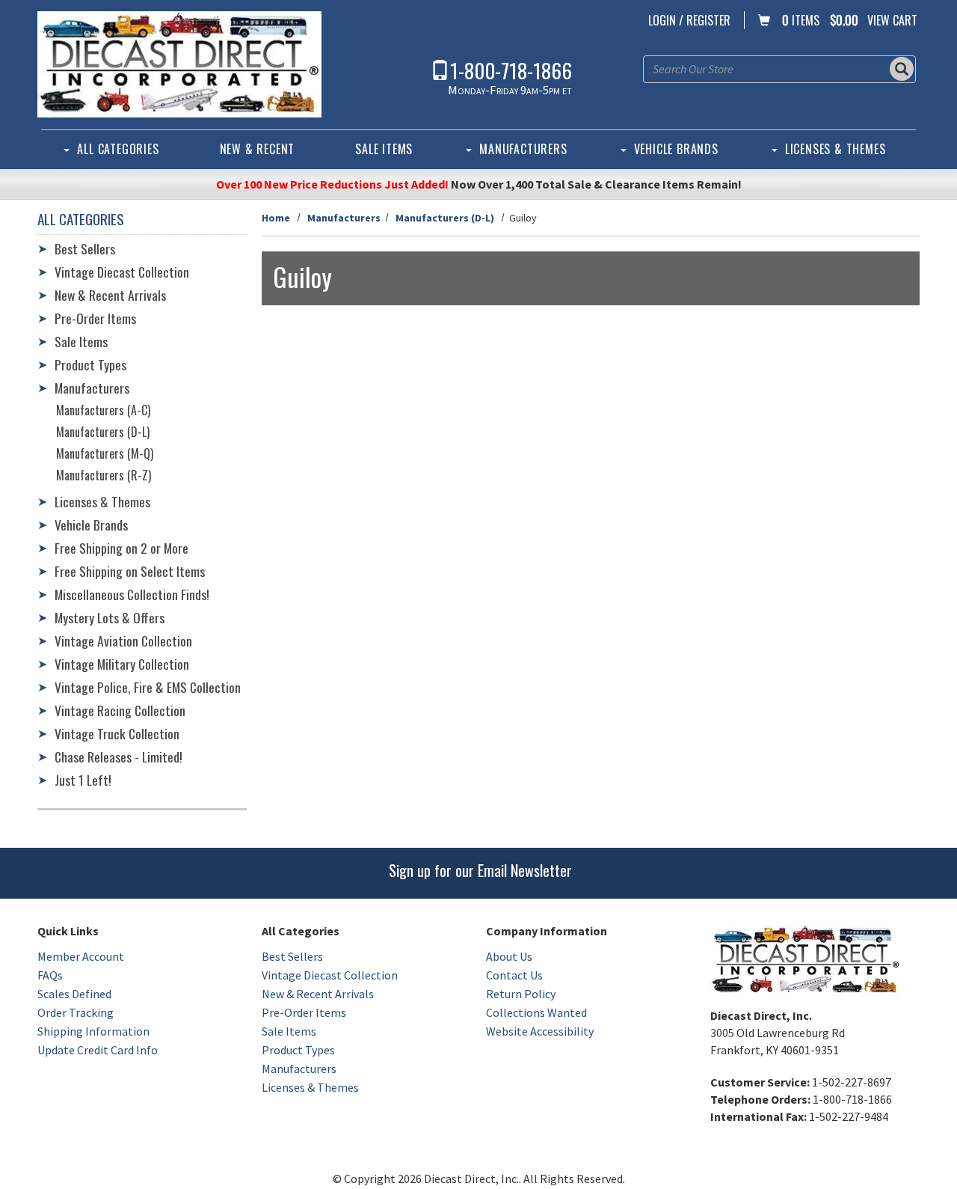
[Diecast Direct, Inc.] (179, 64)
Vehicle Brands (676, 149)
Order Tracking (75, 1012)
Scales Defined (74, 993)
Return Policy (521, 993)
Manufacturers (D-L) (445, 217)
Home (276, 217)
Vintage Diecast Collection (122, 271)
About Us (509, 956)
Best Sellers (85, 248)
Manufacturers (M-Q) (104, 453)
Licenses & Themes (835, 149)
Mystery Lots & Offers (109, 617)
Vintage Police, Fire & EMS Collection (148, 687)
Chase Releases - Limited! (118, 756)
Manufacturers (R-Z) (103, 475)
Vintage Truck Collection (117, 733)
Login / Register (689, 20)
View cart (892, 20)
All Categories (118, 149)
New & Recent (257, 149)
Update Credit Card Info (97, 1049)
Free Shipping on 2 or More (121, 547)
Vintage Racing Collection (120, 710)
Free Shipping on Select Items (130, 571)
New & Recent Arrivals (110, 295)
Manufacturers (523, 149)
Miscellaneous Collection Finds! (132, 594)
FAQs (50, 975)
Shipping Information (93, 1031)
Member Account (80, 956)
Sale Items (384, 149)
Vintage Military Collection (122, 663)
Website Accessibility (540, 1031)
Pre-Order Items (95, 318)
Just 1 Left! (83, 779)
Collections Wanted (536, 1012)
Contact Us (514, 975)
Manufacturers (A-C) (103, 410)
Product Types (90, 364)
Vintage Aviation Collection (123, 640)
